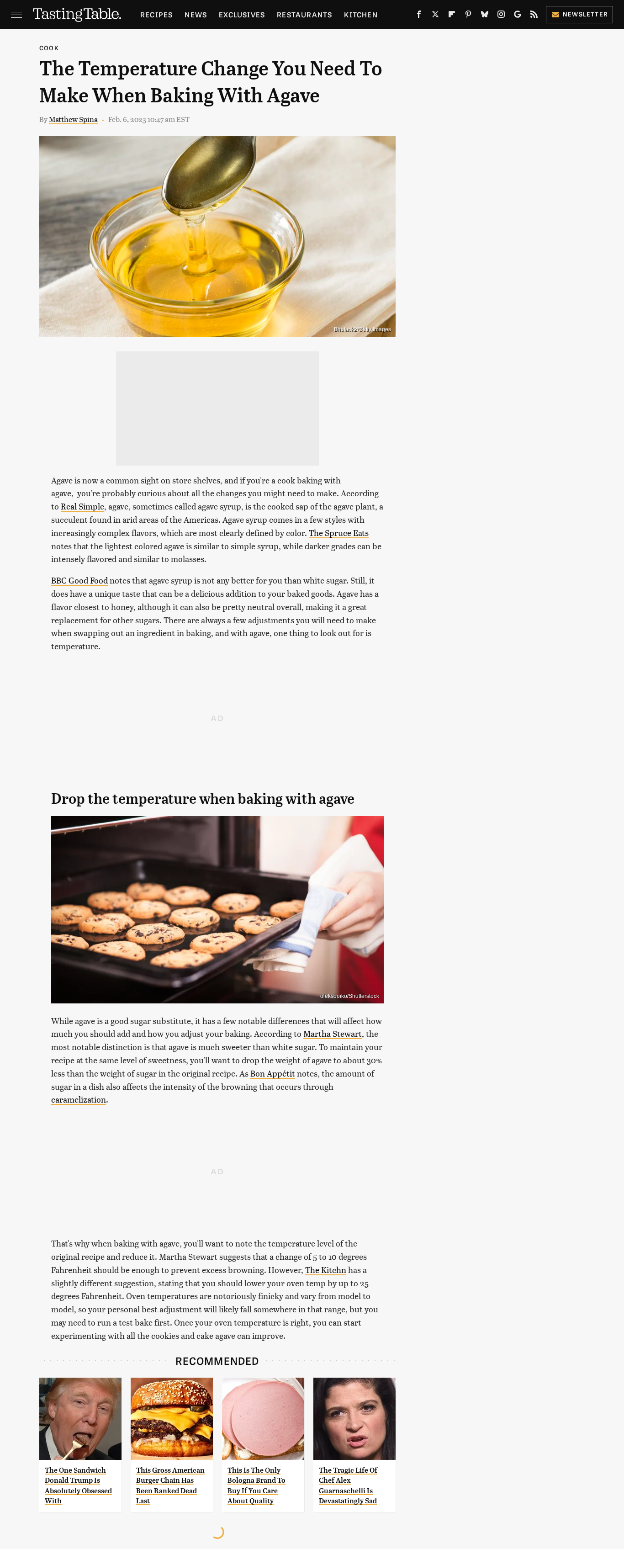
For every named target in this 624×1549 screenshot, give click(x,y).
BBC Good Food (79, 580)
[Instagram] (501, 16)
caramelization (78, 1099)
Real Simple (82, 506)
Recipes (156, 14)
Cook (49, 48)
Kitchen (360, 14)
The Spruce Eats (339, 532)
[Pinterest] (468, 16)
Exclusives (242, 14)
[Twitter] (435, 16)
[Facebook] (418, 16)
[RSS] (534, 16)
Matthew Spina (73, 119)
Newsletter (585, 14)
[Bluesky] (484, 16)
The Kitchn (325, 1269)
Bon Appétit (272, 1073)
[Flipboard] (451, 16)
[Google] (517, 16)
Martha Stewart (332, 1033)
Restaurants (304, 14)
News (196, 14)
